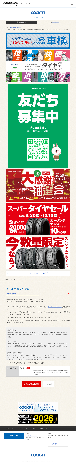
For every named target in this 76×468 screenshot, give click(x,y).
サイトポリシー (10, 428)
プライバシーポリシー (55, 307)
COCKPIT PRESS (27, 3)
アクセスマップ (55, 22)
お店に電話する (22, 22)
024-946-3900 (15, 28)
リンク (34, 428)
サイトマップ (43, 428)
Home (7, 279)
